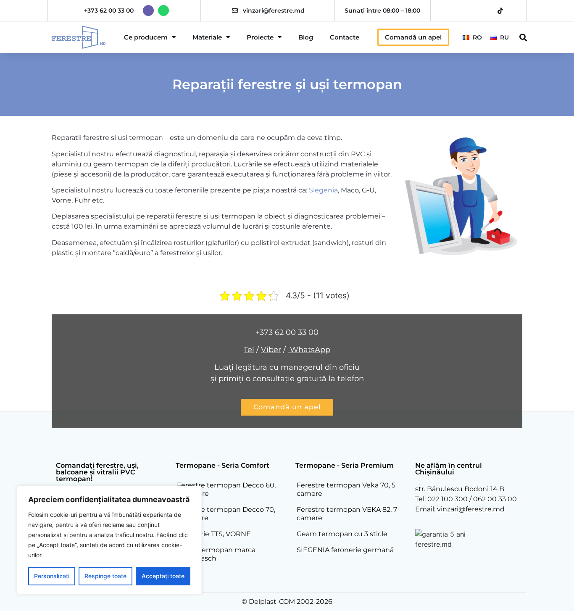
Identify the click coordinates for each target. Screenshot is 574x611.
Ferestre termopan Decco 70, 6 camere (226, 514)
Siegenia (323, 190)
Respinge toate (105, 575)
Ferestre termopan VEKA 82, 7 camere (347, 514)
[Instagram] (471, 10)
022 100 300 (447, 499)
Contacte (344, 37)
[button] (523, 37)
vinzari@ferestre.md (274, 10)
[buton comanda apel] (287, 407)
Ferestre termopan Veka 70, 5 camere (346, 489)
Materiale (207, 37)
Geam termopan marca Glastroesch (216, 554)
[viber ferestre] (148, 10)
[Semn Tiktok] (500, 10)
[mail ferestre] (235, 10)
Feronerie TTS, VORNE (214, 534)
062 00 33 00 (495, 499)
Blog (305, 37)
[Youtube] (485, 10)
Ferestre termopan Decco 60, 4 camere (226, 489)
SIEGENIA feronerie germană (345, 550)
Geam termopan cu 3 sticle (342, 534)
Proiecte (260, 37)
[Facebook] (456, 10)
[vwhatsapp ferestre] (163, 10)
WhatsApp (309, 349)
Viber (271, 349)
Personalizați (51, 575)
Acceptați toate (163, 575)
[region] (109, 540)
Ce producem (146, 37)
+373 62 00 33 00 (109, 10)
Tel (249, 349)
